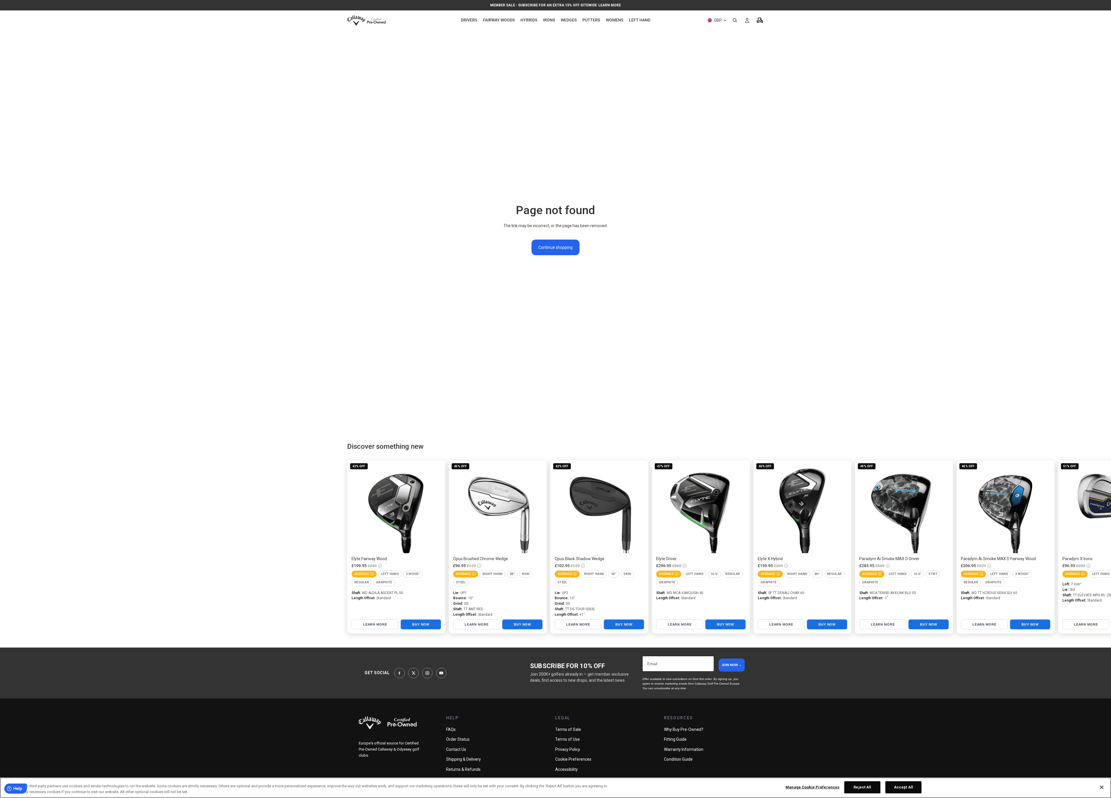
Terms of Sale (568, 729)
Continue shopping (555, 247)
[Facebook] (399, 673)
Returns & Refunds (463, 769)
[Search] (735, 20)
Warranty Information (683, 749)
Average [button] (361, 574)
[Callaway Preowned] (388, 723)
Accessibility (566, 769)
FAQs (451, 729)
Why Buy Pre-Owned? (683, 729)
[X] (413, 673)
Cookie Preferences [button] (573, 759)
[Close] (1101, 787)
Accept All (903, 787)
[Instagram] (427, 673)
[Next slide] (757, 546)
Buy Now (420, 624)
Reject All (862, 787)
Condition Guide (678, 759)
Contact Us (456, 749)
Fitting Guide (675, 739)
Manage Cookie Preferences (812, 787)
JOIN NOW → (732, 665)
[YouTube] (441, 673)
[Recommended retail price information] (380, 566)
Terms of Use (567, 739)
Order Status (458, 739)
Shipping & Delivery (463, 759)
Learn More (609, 5)
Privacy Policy (567, 749)
